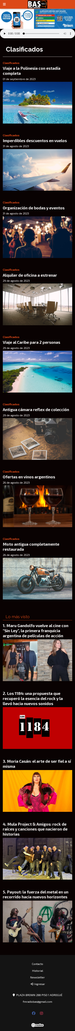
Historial (37, 970)
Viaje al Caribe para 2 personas (31, 342)
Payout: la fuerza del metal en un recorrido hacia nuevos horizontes (35, 894)
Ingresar (39, 984)
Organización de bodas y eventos (34, 207)
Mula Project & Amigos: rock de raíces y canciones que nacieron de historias (35, 829)
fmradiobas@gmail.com (37, 1001)
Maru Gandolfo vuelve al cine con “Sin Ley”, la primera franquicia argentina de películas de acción (35, 630)
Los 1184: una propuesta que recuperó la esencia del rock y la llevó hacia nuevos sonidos (33, 698)
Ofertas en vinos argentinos (29, 476)
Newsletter (37, 977)
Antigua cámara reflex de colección (36, 409)
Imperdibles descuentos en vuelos (35, 140)
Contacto (37, 963)
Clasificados (11, 62)
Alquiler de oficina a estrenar (30, 275)
